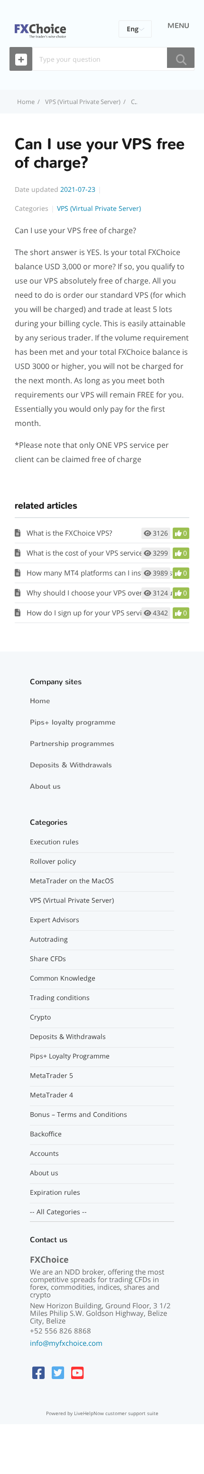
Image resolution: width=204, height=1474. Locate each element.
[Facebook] (38, 1372)
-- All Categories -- (58, 1212)
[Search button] (181, 57)
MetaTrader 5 (51, 1075)
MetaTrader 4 (51, 1095)
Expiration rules (55, 1192)
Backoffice (46, 1134)
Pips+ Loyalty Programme (70, 1056)
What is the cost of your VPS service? (86, 552)
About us (45, 786)
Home (40, 701)
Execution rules (54, 842)
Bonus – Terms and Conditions (78, 1114)
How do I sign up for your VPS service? (89, 612)
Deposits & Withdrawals (71, 765)
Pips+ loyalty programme (72, 722)
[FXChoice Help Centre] (40, 25)
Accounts (44, 1153)
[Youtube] (77, 1372)
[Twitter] (58, 1372)
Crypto (40, 1017)
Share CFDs (48, 959)
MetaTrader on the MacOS (72, 881)
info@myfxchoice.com (66, 1343)
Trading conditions (60, 998)
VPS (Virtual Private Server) (83, 101)
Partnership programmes (72, 743)
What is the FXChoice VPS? (69, 533)
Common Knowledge (62, 978)
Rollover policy (53, 861)
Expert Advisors (54, 920)
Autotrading (49, 939)
